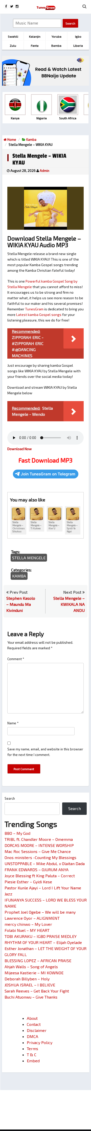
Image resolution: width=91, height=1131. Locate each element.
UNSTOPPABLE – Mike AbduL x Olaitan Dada (45, 863)
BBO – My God (17, 833)
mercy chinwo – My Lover (28, 924)
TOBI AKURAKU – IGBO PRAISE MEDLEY (41, 936)
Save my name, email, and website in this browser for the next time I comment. (45, 752)
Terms (32, 1048)
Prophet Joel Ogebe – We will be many (40, 912)
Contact (34, 1024)
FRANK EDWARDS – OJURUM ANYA (37, 869)
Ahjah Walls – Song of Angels (31, 966)
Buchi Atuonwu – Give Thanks (31, 997)
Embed (33, 1060)
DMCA (32, 1036)
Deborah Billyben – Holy (27, 978)
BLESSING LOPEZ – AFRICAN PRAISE (38, 960)
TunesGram (34, 309)
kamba (31, 139)
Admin (44, 171)
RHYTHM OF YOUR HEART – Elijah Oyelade (43, 942)
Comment (15, 659)
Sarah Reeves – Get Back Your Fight (37, 990)
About (32, 1018)
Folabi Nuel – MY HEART (27, 930)
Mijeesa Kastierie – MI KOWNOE (34, 972)
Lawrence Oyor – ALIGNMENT (32, 918)
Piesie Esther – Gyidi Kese (28, 881)
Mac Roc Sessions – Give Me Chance (38, 851)
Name (13, 723)
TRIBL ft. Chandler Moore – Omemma (39, 839)
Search (10, 798)
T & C (31, 1054)
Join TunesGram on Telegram (48, 474)
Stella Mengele (29, 557)
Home (11, 139)
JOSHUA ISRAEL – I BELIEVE (30, 984)
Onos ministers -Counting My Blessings (40, 857)
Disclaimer (37, 1030)
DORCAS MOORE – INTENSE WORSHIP (39, 845)
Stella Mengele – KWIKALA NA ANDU (69, 604)
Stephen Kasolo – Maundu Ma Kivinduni (20, 604)
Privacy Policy (39, 1042)
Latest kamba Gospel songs (38, 314)
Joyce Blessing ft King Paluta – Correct (40, 875)
